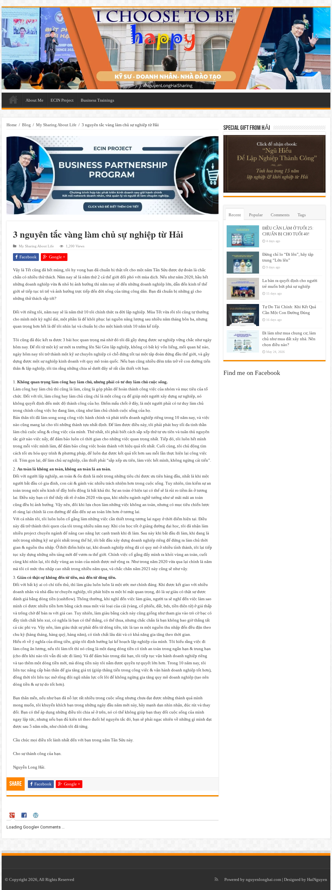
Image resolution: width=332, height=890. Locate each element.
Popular (256, 214)
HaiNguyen (317, 879)
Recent (235, 214)
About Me (34, 100)
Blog (26, 124)
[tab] (12, 815)
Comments (280, 214)
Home (13, 99)
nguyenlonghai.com (263, 879)
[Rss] (216, 879)
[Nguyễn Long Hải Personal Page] (166, 48)
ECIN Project (62, 100)
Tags (302, 214)
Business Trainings (97, 100)
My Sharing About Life (56, 124)
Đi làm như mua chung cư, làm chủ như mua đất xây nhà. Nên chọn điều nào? (289, 339)
